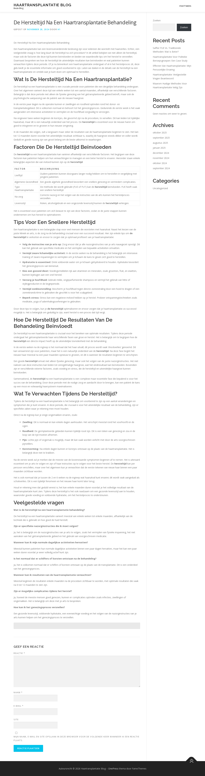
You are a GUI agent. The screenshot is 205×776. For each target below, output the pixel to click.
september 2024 (161, 168)
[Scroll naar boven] (191, 761)
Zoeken (157, 20)
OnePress (113, 768)
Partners (185, 6)
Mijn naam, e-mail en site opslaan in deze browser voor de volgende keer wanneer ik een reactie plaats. (76, 738)
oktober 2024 (160, 163)
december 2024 (161, 152)
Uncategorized (160, 188)
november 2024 (161, 158)
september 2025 (161, 137)
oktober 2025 (160, 132)
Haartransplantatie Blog (42, 5)
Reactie (19, 653)
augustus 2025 (160, 142)
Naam (18, 692)
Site (16, 719)
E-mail (18, 705)
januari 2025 (159, 147)
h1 (59, 29)
